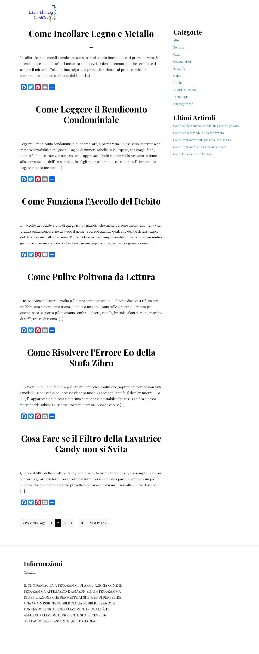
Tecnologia (181, 97)
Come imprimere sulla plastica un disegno (202, 140)
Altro (176, 40)
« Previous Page (33, 524)
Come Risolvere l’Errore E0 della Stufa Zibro (91, 357)
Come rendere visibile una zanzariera (198, 133)
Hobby (178, 83)
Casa (176, 54)
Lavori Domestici (185, 90)
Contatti (30, 572)
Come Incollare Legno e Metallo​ (91, 33)
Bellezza (178, 47)
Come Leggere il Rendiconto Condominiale (91, 114)
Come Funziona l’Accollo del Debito (91, 201)
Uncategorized (183, 104)
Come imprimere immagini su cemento (200, 147)
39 (84, 523)
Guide (177, 76)
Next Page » (97, 524)
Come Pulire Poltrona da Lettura (91, 276)
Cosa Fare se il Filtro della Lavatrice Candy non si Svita (91, 443)
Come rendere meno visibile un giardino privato (206, 126)
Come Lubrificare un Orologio (193, 154)
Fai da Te (179, 68)
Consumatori (182, 61)
